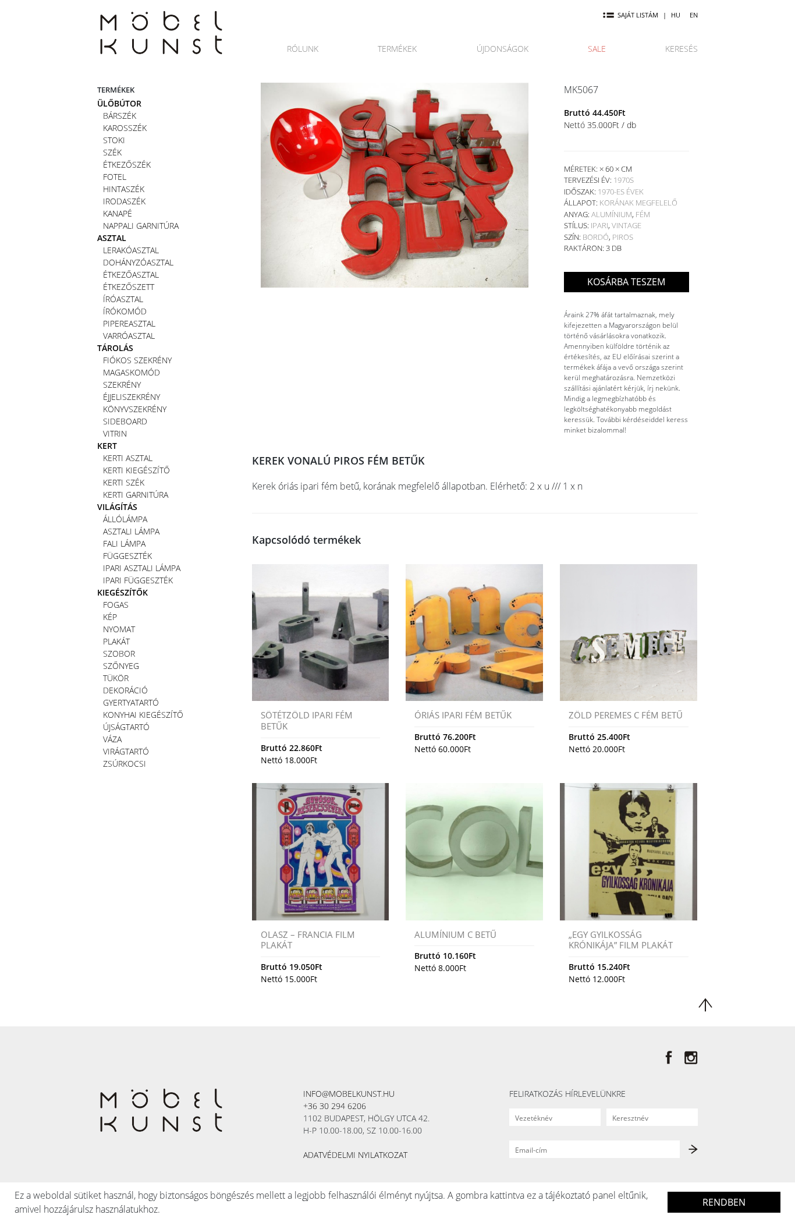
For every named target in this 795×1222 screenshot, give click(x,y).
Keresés (681, 48)
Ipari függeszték (138, 580)
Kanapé (117, 213)
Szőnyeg (121, 665)
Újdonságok (502, 48)
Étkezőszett (128, 286)
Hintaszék (123, 188)
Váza (112, 739)
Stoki (114, 140)
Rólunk (302, 48)
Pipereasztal (129, 323)
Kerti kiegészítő (136, 470)
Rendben (724, 1202)
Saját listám (637, 14)
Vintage (626, 225)
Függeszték (127, 555)
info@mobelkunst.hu (349, 1093)
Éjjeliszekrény (131, 396)
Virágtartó (126, 751)
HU (675, 14)
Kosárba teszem (626, 281)
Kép (110, 616)
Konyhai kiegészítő (143, 714)
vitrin (115, 433)
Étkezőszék (127, 164)
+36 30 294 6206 (334, 1105)
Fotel (114, 176)
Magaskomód (131, 372)
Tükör (116, 677)
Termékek (397, 48)
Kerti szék (123, 482)
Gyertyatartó (131, 702)
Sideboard (125, 421)
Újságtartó (126, 726)
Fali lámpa (124, 543)
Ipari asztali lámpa (141, 567)
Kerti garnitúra (135, 494)
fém (643, 214)
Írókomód (125, 311)
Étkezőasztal (131, 274)
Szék (112, 152)
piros (622, 237)
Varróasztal (129, 335)
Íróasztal (123, 298)
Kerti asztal (127, 457)
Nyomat (119, 629)
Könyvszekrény (134, 409)
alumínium (611, 214)
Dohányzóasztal (138, 262)
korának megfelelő (638, 202)
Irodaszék (124, 201)
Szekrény (122, 384)
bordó (596, 237)
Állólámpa (125, 519)
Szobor (119, 653)
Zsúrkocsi (124, 763)
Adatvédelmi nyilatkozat (355, 1154)
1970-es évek (621, 191)
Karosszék (125, 127)
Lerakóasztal (131, 250)
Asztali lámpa (131, 531)
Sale (597, 48)
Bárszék (119, 115)
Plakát (116, 641)
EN (694, 14)
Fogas (116, 604)
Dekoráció (125, 690)
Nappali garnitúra (141, 225)
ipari (599, 225)
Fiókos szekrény (137, 360)
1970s (623, 180)
